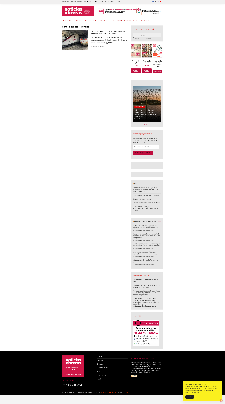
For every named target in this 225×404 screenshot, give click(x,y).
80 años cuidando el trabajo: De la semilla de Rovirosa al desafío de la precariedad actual (145, 189)
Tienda (106, 2)
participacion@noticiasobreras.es (144, 306)
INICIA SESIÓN (115, 2)
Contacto (73, 2)
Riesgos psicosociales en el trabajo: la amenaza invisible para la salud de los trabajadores (146, 236)
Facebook (153, 1)
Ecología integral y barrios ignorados (146, 195)
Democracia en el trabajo (142, 199)
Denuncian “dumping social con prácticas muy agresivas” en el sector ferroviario (108, 32)
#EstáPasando (145, 21)
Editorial (136, 285)
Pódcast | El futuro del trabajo (145, 221)
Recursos (135, 21)
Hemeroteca (101, 375)
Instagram (158, 1)
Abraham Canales (98, 46)
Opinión (112, 21)
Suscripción (81, 2)
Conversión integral (90, 21)
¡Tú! (135, 183)
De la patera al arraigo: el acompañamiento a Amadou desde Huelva (145, 208)
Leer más (157, 72)
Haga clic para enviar (142, 153)
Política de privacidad (108, 392)
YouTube (160, 1)
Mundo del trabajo (68, 21)
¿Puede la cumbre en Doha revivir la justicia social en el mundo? (145, 261)
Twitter (155, 1)
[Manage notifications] (221, 400)
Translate (148, 38)
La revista (65, 2)
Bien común (79, 21)
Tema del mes (127, 21)
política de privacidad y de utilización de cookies (199, 386)
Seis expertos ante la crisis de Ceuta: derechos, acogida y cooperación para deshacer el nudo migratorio (145, 113)
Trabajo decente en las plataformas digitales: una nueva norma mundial (145, 227)
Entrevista (119, 21)
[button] (142, 124)
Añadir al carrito (136, 71)
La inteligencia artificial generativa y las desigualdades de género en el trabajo (146, 245)
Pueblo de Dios (103, 21)
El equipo (100, 360)
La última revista (98, 2)
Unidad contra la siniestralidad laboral (146, 203)
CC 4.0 (126, 392)
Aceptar (189, 397)
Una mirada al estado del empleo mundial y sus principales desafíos (145, 253)
